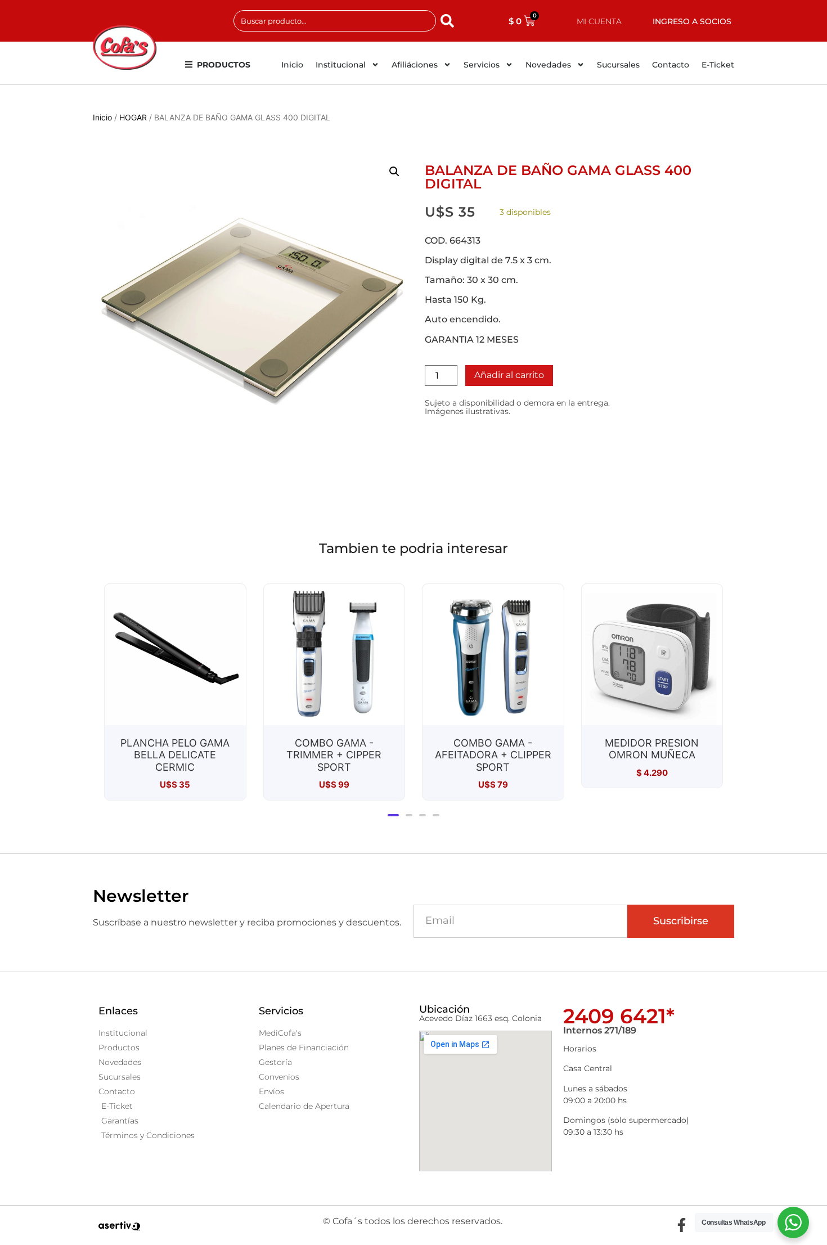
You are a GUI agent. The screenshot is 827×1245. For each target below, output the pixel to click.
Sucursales (618, 65)
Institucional (341, 65)
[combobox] (334, 21)
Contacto (670, 65)
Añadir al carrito (509, 375)
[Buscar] (450, 21)
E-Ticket (718, 65)
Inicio (292, 65)
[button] (394, 171)
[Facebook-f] (681, 1225)
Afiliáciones (415, 65)
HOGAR (133, 117)
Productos (223, 65)
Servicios (482, 65)
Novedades (548, 65)
